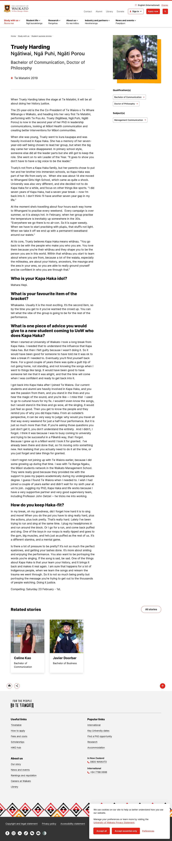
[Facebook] (7, 834)
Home (13, 36)
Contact (88, 11)
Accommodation (96, 747)
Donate (120, 11)
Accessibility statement (72, 823)
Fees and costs (19, 736)
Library (109, 11)
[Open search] (165, 11)
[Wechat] (32, 834)
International (94, 725)
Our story (16, 764)
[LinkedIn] (20, 834)
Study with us (23, 36)
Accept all (101, 831)
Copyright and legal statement (22, 823)
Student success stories (41, 36)
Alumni (99, 11)
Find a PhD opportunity (99, 736)
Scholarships (17, 742)
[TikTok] (26, 834)
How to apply (18, 730)
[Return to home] (16, 8)
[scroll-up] (162, 686)
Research (92, 742)
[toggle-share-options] (17, 686)
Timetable (16, 725)
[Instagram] (14, 834)
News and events (20, 769)
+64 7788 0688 (98, 772)
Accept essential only (126, 831)
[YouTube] (38, 834)
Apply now (153, 11)
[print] (9, 686)
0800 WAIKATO (98, 761)
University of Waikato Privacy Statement (114, 822)
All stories (151, 609)
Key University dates (98, 730)
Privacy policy (49, 823)
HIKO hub (16, 747)
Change (164, 5)
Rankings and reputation (24, 775)
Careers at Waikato (21, 781)
